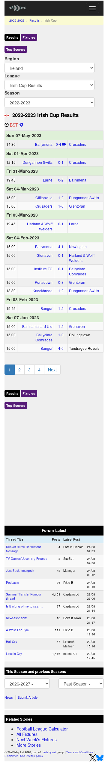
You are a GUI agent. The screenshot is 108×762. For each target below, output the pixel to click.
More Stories (28, 745)
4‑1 (61, 246)
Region (11, 58)
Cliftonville (43, 197)
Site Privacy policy (31, 756)
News (8, 697)
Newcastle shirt (16, 618)
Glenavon (44, 255)
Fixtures (28, 37)
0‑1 (61, 162)
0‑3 (61, 282)
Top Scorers (15, 49)
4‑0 (61, 348)
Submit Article (28, 697)
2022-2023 (17, 20)
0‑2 (61, 179)
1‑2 (61, 197)
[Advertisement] (54, 466)
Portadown (43, 282)
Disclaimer (11, 756)
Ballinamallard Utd (37, 326)
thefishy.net (49, 752)
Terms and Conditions (80, 752)
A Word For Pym (17, 630)
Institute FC (43, 268)
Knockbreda (42, 290)
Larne (47, 179)
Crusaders (77, 144)
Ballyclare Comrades (77, 271)
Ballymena (43, 144)
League (12, 75)
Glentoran (77, 205)
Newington (78, 246)
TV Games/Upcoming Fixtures (26, 558)
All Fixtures (27, 734)
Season (12, 92)
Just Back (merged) (20, 570)
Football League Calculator (42, 729)
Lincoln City (14, 654)
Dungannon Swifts (37, 162)
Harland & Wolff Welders (39, 226)
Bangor (46, 308)
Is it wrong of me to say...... (24, 606)
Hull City (11, 642)
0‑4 (58, 144)
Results (34, 20)
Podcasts (12, 582)
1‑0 (61, 205)
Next (52, 370)
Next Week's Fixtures (36, 739)
